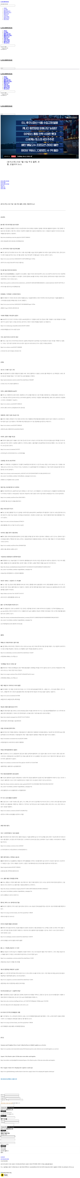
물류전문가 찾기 (7, 12)
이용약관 (3, 1157)
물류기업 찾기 (7, 11)
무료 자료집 (6, 16)
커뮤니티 (6, 15)
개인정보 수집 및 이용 (6, 1103)
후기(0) (3, 185)
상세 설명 (3, 182)
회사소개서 (6, 19)
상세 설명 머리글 (5, 181)
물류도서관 (6, 13)
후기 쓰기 (3, 1115)
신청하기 (3, 1145)
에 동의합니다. (10, 1103)
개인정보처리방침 (5, 1159)
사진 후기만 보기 (7, 1112)
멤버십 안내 (6, 18)
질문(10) (3, 186)
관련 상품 (3, 188)
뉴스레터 (6, 9)
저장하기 (3, 1111)
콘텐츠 (5, 8)
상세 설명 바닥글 (5, 184)
